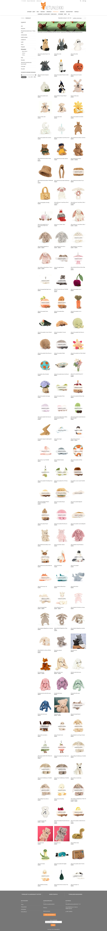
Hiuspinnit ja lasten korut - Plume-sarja (28, 31)
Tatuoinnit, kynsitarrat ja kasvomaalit (26, 63)
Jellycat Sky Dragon (58, 438)
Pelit (38, 11)
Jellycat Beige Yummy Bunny (43, 798)
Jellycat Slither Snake (75, 842)
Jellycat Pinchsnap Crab (42, 586)
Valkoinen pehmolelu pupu (76, 672)
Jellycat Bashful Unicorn (59, 607)
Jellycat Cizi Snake (41, 863)
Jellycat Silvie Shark (74, 586)
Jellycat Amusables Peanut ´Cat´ (44, 53)
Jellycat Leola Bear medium (59, 544)
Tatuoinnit (60, 14)
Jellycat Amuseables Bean (59, 311)
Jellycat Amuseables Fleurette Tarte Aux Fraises (61, 821)
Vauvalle (76, 11)
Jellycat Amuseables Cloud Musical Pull (61, 137)
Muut (65, 14)
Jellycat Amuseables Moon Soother (44, 137)
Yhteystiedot (24, 906)
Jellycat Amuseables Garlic (43, 95)
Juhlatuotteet (69, 11)
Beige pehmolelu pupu (58, 672)
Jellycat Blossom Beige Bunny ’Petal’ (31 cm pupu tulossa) (78, 799)
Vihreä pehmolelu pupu (75, 693)
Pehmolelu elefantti (58, 650)
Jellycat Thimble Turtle (58, 734)
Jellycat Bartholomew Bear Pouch (77, 180)
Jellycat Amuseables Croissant (60, 332)
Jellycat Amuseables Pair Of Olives (60, 480)
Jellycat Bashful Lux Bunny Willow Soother (44, 651)
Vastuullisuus (24, 911)
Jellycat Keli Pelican (58, 565)
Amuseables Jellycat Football (43, 374)
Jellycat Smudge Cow (75, 884)
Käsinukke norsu (57, 842)
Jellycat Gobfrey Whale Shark (59, 586)
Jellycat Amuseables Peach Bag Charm (61, 755)
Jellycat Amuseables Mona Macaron (45, 353)
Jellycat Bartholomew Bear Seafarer (61, 158)
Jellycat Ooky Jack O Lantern (76, 74)
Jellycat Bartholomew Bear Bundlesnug (61, 180)
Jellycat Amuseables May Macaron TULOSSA (44, 417)
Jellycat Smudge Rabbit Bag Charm (44, 289)
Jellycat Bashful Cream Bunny (76, 246)
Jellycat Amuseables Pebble (59, 353)
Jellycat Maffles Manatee (59, 459)
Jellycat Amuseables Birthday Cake (77, 396)
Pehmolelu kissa (74, 650)
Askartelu (49, 11)
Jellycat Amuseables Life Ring (76, 459)
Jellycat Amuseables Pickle (59, 396)
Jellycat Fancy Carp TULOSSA (43, 459)
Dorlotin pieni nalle (58, 116)
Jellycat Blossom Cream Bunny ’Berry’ (78, 224)
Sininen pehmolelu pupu (42, 714)
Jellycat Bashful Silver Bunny (59, 246)
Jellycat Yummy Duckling (59, 798)
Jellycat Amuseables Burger (59, 501)
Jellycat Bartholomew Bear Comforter (78, 137)
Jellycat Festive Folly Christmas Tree (61, 884)
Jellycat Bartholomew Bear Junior (44, 544)
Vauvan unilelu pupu (75, 95)
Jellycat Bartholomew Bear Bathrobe (45, 565)
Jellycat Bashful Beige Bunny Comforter (45, 628)
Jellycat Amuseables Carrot (76, 311)
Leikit (34, 11)
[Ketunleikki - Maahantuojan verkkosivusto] (53, 6)
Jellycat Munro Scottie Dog (76, 777)
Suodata (24, 77)
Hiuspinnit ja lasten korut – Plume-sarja (47, 14)
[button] (31, 1)
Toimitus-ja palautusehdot (48, 904)
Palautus (45, 907)
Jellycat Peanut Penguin (75, 438)
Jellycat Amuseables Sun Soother (77, 116)
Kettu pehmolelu (41, 672)
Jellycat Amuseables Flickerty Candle (61, 74)
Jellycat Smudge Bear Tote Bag (43, 202)
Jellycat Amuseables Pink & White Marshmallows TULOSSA (60, 417)
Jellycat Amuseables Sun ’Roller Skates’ (78, 353)
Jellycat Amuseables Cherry (76, 289)
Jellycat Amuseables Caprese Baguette (78, 523)
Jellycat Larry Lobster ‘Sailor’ (59, 224)
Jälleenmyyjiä (38, 0)
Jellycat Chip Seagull (75, 565)
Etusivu (22, 18)
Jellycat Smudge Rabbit (42, 607)
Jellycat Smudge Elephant (59, 267)
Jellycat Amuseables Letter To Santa (77, 863)
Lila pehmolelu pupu (58, 693)
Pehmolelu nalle (57, 714)
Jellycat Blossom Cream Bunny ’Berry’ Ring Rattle (78, 203)
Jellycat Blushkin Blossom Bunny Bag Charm (78, 268)
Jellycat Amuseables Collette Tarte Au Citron (78, 821)
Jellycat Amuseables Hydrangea (44, 396)
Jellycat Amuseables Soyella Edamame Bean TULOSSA (78, 417)
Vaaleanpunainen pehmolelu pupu (44, 693)
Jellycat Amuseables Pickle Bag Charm (45, 480)
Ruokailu (62, 11)
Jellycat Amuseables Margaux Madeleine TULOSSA (43, 502)
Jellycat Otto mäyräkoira (42, 734)
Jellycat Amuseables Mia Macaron (60, 523)
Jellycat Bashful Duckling (42, 884)
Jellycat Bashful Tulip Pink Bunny (77, 544)
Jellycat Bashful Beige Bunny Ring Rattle (60, 629)
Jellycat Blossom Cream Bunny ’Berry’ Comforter (61, 203)
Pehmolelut (55, 11)
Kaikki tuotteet (24, 37)
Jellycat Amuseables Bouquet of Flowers (77, 374)
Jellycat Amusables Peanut (43, 523)
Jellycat (23, 53)
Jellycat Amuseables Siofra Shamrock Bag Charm (45, 756)
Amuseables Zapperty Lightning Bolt (45, 438)
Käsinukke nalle (41, 842)
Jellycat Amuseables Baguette (76, 501)
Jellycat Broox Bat (57, 53)
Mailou (23, 54)
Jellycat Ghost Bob (74, 53)
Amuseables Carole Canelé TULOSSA (78, 480)
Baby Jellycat (24, 51)
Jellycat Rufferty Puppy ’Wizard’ (60, 95)
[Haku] (80, 1)
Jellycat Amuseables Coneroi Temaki (45, 332)
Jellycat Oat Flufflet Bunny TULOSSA (45, 777)
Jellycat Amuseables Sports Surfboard (61, 374)
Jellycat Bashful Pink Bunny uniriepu (78, 607)
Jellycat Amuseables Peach (43, 311)
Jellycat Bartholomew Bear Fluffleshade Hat (45, 181)
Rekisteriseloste (46, 911)
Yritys (22, 904)
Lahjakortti (23, 39)
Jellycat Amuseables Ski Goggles (60, 863)
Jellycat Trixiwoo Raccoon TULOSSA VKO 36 (61, 290)
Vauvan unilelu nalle (41, 116)
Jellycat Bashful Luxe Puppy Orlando (78, 734)
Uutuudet (29, 11)
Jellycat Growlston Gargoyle (43, 74)
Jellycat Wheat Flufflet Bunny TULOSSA (78, 755)
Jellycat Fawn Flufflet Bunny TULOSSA (61, 777)
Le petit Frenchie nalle (42, 820)
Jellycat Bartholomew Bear (76, 158)
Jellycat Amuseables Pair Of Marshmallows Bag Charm (43, 225)
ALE (69, 14)
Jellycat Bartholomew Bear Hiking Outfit (44, 159)
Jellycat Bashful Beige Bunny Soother (78, 628)
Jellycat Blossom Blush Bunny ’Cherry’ (45, 267)
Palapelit (43, 11)
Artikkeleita (23, 909)
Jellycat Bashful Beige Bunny (43, 246)
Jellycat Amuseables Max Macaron (77, 332)
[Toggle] (35, 49)
